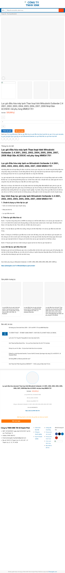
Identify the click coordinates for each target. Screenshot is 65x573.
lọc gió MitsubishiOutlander (26, 136)
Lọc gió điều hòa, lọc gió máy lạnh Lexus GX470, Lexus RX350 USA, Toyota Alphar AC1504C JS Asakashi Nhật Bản (32, 310)
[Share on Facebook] (5, 138)
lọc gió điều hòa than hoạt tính (38, 134)
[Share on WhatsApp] (2, 138)
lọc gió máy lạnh (58, 134)
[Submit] (61, 10)
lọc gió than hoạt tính (51, 136)
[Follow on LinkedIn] (62, 434)
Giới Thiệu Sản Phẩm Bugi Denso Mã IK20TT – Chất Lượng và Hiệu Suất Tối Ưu (29, 364)
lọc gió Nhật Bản (39, 136)
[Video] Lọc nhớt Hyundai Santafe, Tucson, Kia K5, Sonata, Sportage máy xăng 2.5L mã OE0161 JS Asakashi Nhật (35, 354)
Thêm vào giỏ (7, 131)
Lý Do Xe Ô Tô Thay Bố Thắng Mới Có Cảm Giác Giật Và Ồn (24, 338)
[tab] (7, 146)
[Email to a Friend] (11, 138)
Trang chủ (3, 14)
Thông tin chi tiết (7, 146)
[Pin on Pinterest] (14, 138)
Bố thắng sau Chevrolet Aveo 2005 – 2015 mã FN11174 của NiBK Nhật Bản (28, 327)
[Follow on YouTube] (56, 437)
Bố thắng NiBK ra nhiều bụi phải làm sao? (19, 358)
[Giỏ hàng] (63, 4)
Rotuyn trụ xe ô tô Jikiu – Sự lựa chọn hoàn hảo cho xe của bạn (25, 348)
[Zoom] (3, 78)
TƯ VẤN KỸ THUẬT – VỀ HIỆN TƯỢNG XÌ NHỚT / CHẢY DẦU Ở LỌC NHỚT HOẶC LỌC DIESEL (32, 332)
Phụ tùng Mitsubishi (12, 14)
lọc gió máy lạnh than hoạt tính (9, 136)
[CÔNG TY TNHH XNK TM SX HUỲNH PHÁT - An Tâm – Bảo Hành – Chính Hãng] (32, 4)
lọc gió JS (51, 134)
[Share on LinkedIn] (17, 138)
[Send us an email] (59, 434)
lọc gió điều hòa (25, 134)
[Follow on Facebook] (56, 434)
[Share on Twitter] (8, 138)
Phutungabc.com (53, 571)
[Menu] (2, 4)
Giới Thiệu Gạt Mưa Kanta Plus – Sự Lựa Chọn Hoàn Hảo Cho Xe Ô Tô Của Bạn (29, 343)
